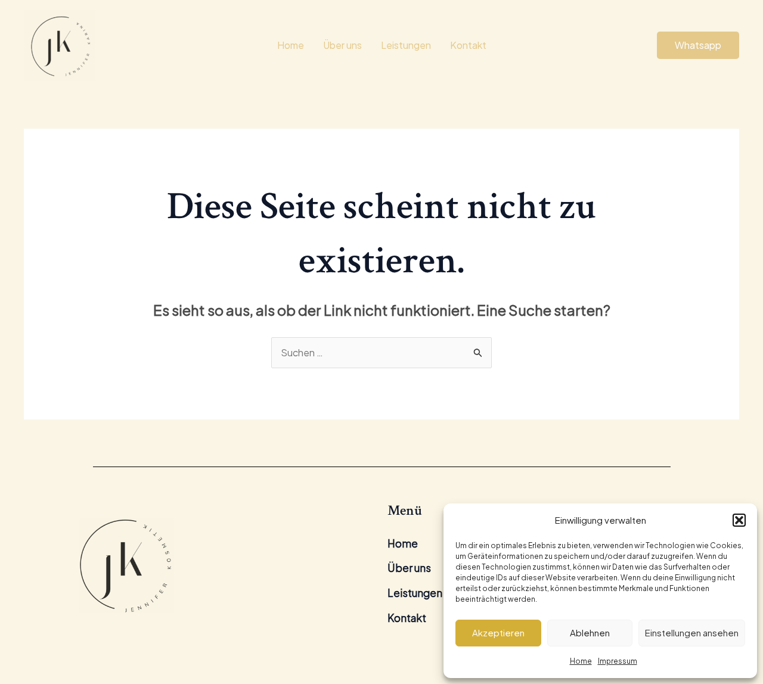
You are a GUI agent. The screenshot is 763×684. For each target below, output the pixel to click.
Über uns (342, 45)
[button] (739, 520)
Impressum (617, 661)
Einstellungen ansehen (692, 632)
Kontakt (468, 45)
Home (581, 661)
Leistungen (406, 45)
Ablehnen (590, 632)
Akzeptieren (498, 632)
